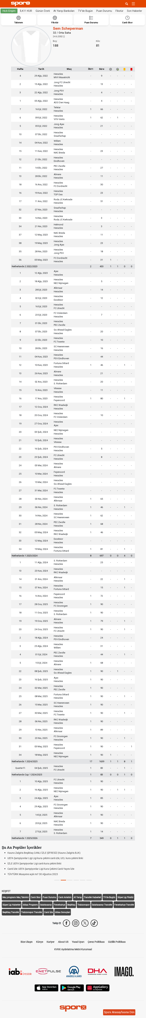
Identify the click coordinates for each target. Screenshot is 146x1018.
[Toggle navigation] (133, 4)
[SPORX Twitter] (85, 923)
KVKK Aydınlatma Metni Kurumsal (73, 949)
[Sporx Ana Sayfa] (21, 4)
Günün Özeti (43, 10)
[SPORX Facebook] (66, 923)
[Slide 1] (63, 880)
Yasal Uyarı (78, 941)
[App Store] (46, 987)
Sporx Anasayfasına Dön (119, 1012)
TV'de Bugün (85, 10)
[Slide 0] (57, 880)
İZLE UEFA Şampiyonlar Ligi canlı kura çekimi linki (34, 863)
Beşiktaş (71, 905)
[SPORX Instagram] (76, 923)
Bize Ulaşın (27, 941)
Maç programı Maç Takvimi (15, 897)
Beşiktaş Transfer (10, 912)
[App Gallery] (98, 987)
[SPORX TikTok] (94, 923)
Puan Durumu (104, 10)
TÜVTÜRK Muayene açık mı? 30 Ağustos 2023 (32, 874)
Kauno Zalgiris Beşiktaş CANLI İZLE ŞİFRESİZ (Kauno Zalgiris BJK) (43, 852)
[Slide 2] (69, 880)
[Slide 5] (89, 880)
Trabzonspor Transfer (31, 912)
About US (63, 941)
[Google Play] (72, 987)
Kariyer (50, 941)
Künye (39, 941)
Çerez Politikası (96, 941)
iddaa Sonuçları (62, 912)
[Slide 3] (76, 880)
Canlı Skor (36, 897)
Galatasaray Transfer (102, 905)
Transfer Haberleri (92, 897)
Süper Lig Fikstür (126, 897)
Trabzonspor (83, 905)
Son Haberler (134, 10)
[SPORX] (73, 1008)
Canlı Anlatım (65, 897)
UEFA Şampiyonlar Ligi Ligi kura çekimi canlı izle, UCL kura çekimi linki (45, 858)
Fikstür (119, 10)
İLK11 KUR (26, 10)
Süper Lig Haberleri (11, 905)
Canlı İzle (48, 912)
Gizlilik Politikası (117, 941)
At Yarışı (78, 897)
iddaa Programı (30, 905)
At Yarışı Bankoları (63, 10)
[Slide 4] (82, 880)
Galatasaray (46, 905)
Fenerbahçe (59, 905)
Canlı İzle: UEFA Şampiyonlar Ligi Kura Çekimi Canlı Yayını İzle (40, 868)
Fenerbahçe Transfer (124, 905)
